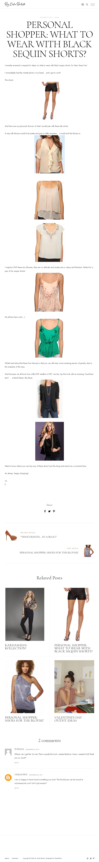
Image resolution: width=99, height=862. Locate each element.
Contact (15, 858)
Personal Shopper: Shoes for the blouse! (24, 719)
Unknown (20, 774)
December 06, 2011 (32, 749)
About (7, 858)
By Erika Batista (40, 858)
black (57, 17)
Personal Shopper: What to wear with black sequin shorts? (73, 648)
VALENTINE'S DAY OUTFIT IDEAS (68, 719)
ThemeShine (58, 858)
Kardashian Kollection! (16, 646)
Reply (16, 763)
